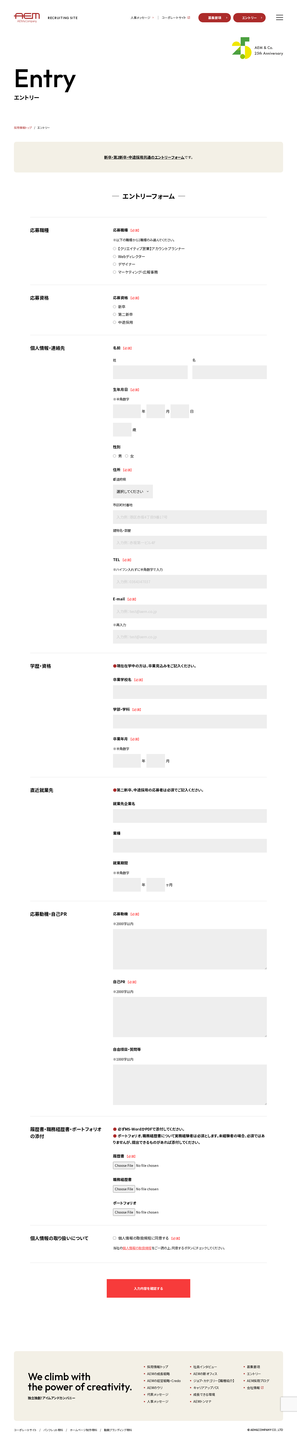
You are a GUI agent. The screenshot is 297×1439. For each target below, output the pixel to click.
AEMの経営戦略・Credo (164, 1380)
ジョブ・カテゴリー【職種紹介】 (213, 1380)
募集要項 (214, 17)
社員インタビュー (205, 1366)
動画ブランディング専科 (118, 1430)
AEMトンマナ (202, 1401)
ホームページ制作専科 (83, 1430)
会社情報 (253, 1387)
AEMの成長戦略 (158, 1373)
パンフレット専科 (53, 1430)
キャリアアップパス (206, 1387)
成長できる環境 (204, 1394)
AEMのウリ (154, 1387)
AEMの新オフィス (205, 1373)
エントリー (249, 17)
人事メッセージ (140, 18)
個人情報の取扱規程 (137, 1247)
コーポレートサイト (174, 18)
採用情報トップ (157, 1366)
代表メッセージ (157, 1394)
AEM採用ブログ (258, 1380)
